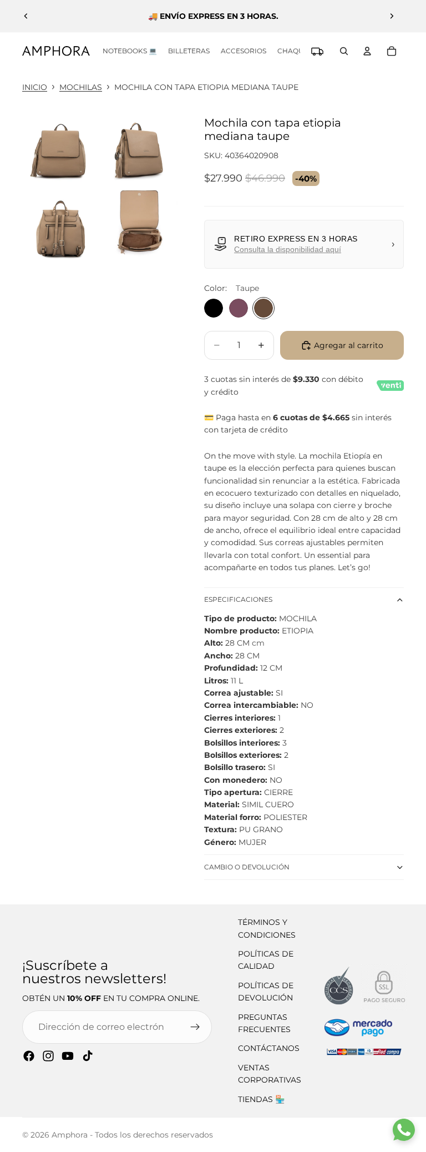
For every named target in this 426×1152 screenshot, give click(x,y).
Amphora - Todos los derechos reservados (132, 1135)
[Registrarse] (195, 1027)
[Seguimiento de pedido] (317, 51)
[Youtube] (67, 1056)
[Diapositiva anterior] (26, 16)
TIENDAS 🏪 (261, 1099)
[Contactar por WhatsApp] (404, 1130)
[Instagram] (48, 1056)
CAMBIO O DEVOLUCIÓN (247, 867)
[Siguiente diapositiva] (391, 16)
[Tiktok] (87, 1056)
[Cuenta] (367, 51)
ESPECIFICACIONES (238, 599)
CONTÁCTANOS (269, 1048)
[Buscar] (344, 51)
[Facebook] (29, 1056)
